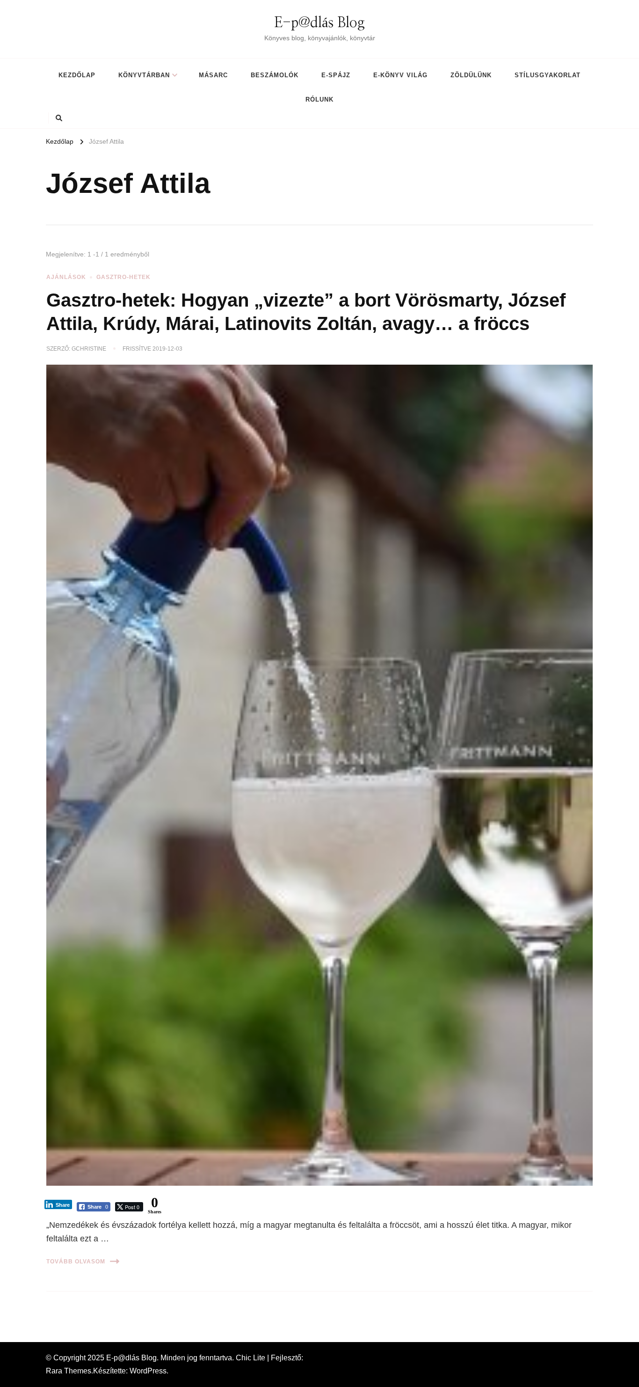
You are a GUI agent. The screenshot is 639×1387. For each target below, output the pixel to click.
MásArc (213, 75)
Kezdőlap (76, 75)
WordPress (148, 1371)
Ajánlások (66, 277)
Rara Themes (68, 1371)
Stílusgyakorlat (548, 75)
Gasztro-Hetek (123, 277)
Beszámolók (274, 75)
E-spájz (335, 75)
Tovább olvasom (75, 1261)
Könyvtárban (144, 75)
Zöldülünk (471, 75)
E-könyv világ (400, 75)
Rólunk (319, 99)
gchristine (89, 348)
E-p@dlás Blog (319, 23)
